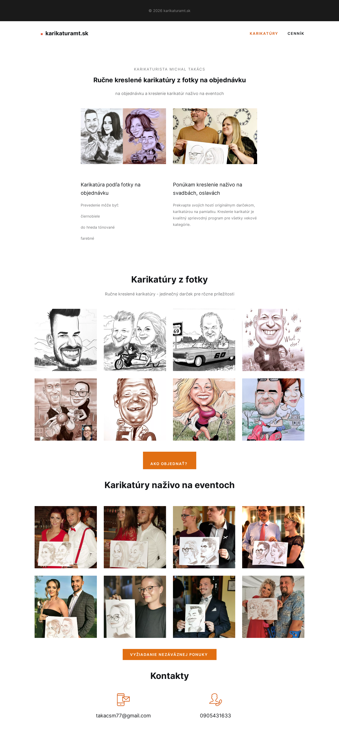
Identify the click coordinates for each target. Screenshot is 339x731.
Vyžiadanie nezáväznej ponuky (169, 654)
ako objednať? (169, 463)
